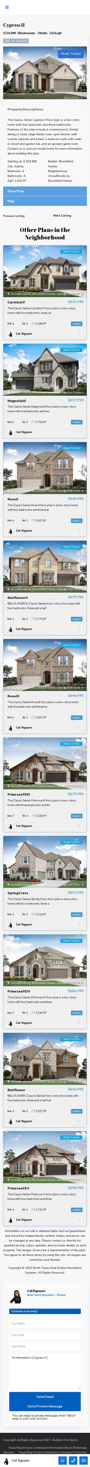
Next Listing (62, 216)
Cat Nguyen (36, 1291)
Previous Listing (13, 216)
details (77, 323)
